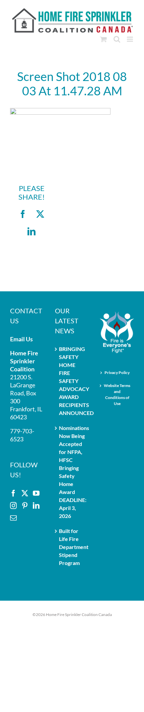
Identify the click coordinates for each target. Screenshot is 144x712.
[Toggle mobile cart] (103, 39)
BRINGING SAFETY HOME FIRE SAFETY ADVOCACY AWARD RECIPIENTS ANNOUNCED (72, 381)
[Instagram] (13, 505)
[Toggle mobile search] (117, 39)
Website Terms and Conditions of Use (117, 394)
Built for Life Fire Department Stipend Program (72, 547)
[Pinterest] (24, 505)
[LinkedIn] (36, 505)
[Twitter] (24, 493)
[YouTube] (36, 493)
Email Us (21, 339)
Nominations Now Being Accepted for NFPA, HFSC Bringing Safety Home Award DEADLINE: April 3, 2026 (72, 472)
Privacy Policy (117, 372)
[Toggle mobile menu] (130, 39)
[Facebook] (13, 493)
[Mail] (13, 518)
